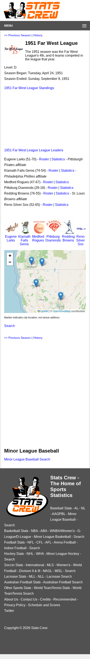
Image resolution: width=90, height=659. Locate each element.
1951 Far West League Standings (29, 88)
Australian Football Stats (22, 582)
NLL (41, 576)
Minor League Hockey (62, 553)
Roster (44, 159)
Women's (63, 565)
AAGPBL (58, 514)
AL (76, 508)
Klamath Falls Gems (24, 240)
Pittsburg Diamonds (53, 238)
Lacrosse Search (59, 576)
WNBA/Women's (62, 531)
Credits (45, 599)
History (37, 35)
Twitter (9, 610)
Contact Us (29, 599)
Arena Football (65, 542)
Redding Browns (68, 238)
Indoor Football (15, 548)
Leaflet (44, 311)
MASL (47, 571)
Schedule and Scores (44, 605)
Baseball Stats (61, 508)
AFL (48, 542)
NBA (34, 531)
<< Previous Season (17, 35)
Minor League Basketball (52, 536)
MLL (32, 576)
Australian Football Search (63, 582)
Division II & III (29, 571)
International (35, 565)
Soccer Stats (13, 565)
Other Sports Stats (17, 588)
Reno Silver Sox (80, 240)
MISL (58, 571)
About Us (11, 599)
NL (83, 508)
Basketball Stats (16, 531)
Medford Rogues (38, 238)
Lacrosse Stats (15, 576)
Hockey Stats (14, 553)
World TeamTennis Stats (52, 588)
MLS (50, 565)
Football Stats (14, 542)
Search (9, 326)
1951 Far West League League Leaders (33, 150)
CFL (39, 542)
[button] (36, 283)
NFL (30, 542)
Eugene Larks (11, 238)
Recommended (64, 599)
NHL (30, 553)
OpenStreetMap (62, 311)
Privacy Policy (14, 605)
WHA (40, 553)
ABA (43, 531)
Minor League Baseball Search (27, 459)
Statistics (58, 159)
